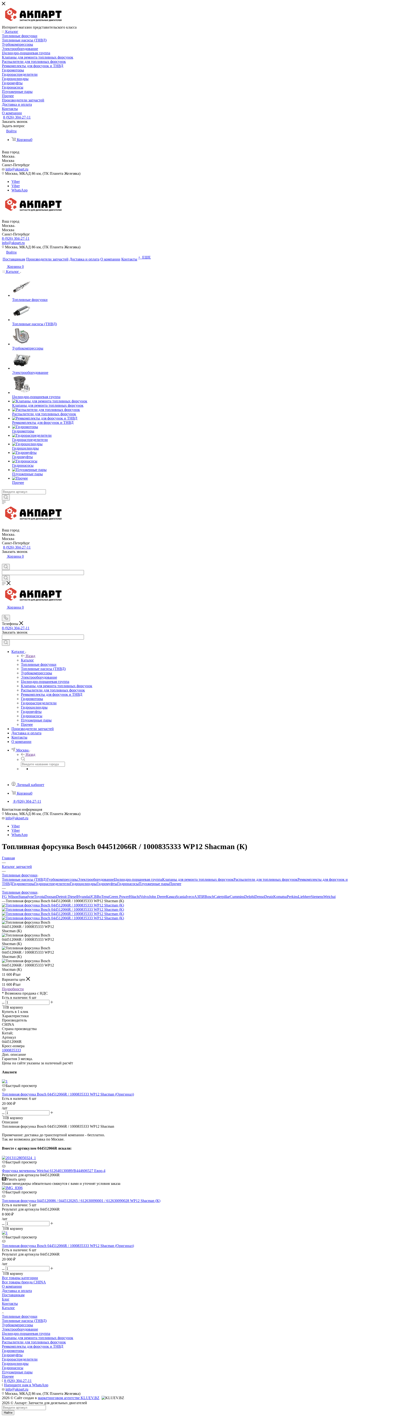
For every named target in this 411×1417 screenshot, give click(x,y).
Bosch (209, 897)
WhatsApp (19, 190)
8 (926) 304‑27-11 (17, 117)
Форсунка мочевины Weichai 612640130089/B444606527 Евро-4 (53, 1171)
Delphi (249, 897)
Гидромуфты (107, 884)
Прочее (175, 884)
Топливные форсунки (19, 1316)
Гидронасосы (128, 884)
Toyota (39, 897)
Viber (15, 182)
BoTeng (103, 897)
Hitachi (134, 897)
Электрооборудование (96, 879)
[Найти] (6, 497)
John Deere (157, 897)
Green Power (119, 897)
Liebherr (304, 897)
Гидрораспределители (52, 884)
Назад (30, 656)
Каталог (27, 660)
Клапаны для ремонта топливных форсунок (198, 879)
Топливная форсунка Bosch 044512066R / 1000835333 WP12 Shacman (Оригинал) (68, 1094)
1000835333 (11, 1050)
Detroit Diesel (66, 897)
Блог (6, 1299)
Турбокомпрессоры (62, 879)
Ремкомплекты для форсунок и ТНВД (32, 1346)
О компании (12, 1286)
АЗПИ (199, 897)
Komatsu (280, 897)
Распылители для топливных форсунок (266, 879)
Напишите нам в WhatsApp (26, 1385)
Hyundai (83, 897)
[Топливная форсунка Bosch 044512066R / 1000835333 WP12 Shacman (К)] (63, 905)
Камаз (171, 897)
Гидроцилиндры (83, 884)
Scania (181, 897)
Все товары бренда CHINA (24, 1282)
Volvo (144, 897)
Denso (259, 897)
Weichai (329, 897)
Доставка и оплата (17, 1291)
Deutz (268, 897)
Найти (8, 1412)
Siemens (317, 897)
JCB (93, 897)
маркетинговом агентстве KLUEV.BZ (68, 1398)
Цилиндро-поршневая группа (138, 879)
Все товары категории (20, 1278)
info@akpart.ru (16, 169)
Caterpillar (222, 897)
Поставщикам (13, 1295)
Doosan (50, 897)
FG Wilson (10, 897)
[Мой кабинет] (4, 562)
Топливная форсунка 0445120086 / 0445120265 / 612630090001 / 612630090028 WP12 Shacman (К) (81, 1201)
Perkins (292, 897)
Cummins (237, 897)
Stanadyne (26, 897)
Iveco (190, 897)
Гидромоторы (23, 884)
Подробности (13, 989)
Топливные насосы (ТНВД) (24, 879)
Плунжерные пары (154, 884)
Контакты (10, 1304)
